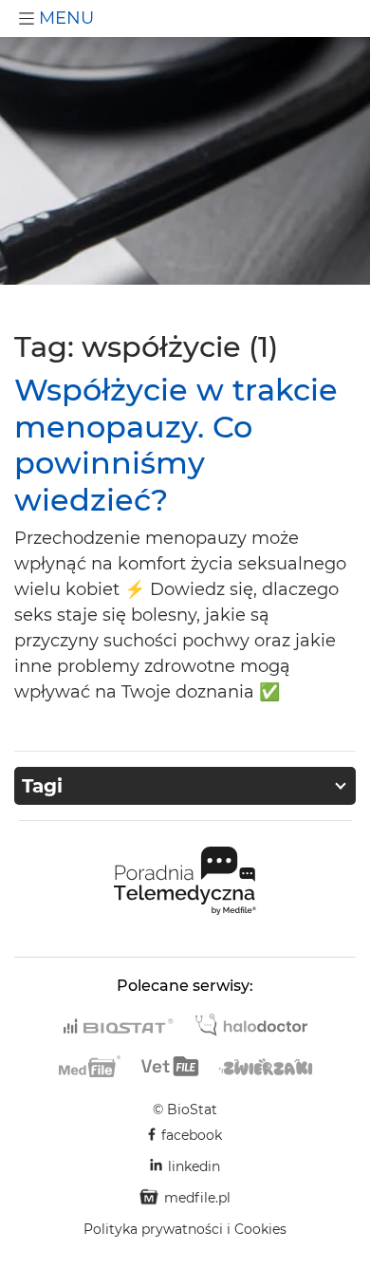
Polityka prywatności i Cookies (185, 1229)
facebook (191, 1135)
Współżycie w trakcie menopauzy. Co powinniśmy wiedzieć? (176, 444)
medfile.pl (197, 1197)
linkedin (194, 1166)
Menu (64, 18)
